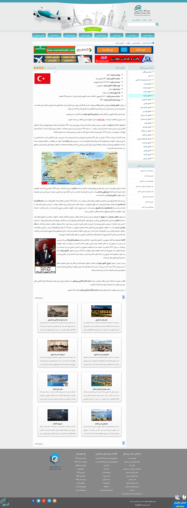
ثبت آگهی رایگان (93, 29)
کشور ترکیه (120, 43)
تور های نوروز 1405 (80, 458)
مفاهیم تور (80, 468)
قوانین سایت (132, 458)
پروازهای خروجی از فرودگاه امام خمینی (106, 461)
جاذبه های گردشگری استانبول (57, 319)
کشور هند (147, 123)
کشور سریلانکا (146, 131)
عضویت (144, 20)
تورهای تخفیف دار (81, 486)
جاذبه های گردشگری (132, 482)
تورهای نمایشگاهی (80, 465)
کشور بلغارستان (145, 107)
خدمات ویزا (54, 35)
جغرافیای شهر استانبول (101, 354)
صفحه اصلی (148, 35)
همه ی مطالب (146, 72)
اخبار (149, 76)
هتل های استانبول (101, 319)
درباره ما (132, 490)
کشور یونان (147, 150)
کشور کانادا (147, 154)
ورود (150, 20)
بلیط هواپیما (106, 482)
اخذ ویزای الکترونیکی (106, 490)
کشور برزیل (147, 158)
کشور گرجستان (145, 115)
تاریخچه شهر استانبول (58, 354)
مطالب (128, 43)
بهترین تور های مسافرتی (132, 486)
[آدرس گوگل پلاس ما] (44, 501)
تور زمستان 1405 (81, 479)
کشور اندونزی (146, 99)
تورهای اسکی (81, 482)
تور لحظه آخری (101, 35)
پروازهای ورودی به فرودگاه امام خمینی (106, 458)
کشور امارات (147, 88)
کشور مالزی (147, 103)
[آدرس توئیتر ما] (39, 501)
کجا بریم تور (132, 479)
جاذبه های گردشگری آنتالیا (101, 389)
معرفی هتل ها (70, 35)
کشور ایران (147, 84)
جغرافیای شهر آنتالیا (101, 423)
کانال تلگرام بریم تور (132, 472)
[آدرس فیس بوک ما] (33, 501)
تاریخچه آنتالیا (57, 423)
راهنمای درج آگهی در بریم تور (132, 468)
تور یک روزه (85, 35)
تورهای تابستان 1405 (80, 461)
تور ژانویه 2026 (80, 475)
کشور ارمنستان (145, 119)
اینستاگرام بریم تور (132, 475)
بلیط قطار (106, 486)
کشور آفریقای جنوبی (144, 139)
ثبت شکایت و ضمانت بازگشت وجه (132, 493)
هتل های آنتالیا (58, 389)
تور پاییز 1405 (81, 472)
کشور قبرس (147, 111)
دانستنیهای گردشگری (143, 80)
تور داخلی (117, 35)
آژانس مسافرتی (39, 35)
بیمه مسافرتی (106, 479)
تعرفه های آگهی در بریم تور (132, 461)
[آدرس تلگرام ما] (49, 501)
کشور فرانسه (146, 143)
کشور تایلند (147, 91)
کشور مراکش (146, 135)
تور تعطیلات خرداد (80, 490)
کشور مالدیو (147, 127)
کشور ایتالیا (147, 146)
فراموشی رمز (136, 20)
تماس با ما (132, 465)
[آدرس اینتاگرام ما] (55, 501)
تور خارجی (132, 35)
